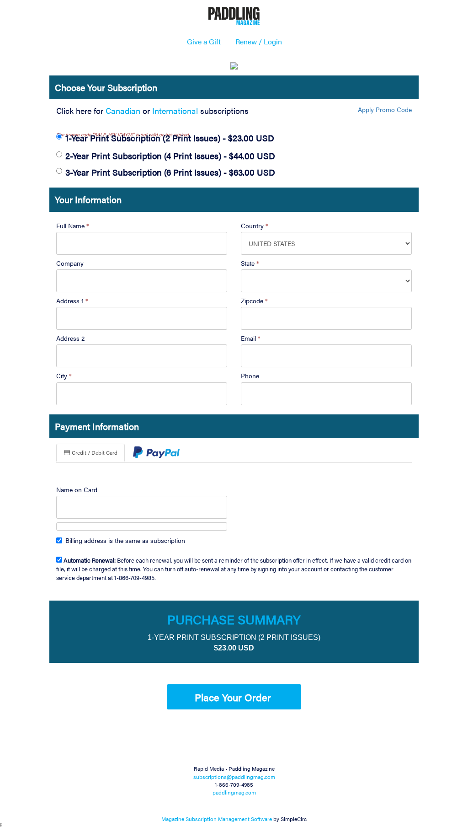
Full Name (72, 225)
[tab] (156, 453)
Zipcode (254, 300)
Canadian (123, 110)
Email (251, 338)
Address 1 (72, 300)
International (175, 110)
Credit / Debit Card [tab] (93, 452)
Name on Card (76, 489)
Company (70, 263)
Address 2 (70, 338)
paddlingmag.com (234, 792)
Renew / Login (258, 41)
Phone (250, 375)
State (250, 263)
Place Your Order (233, 697)
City (64, 375)
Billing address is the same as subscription (125, 540)
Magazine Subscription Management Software (216, 819)
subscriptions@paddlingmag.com (234, 777)
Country (254, 225)
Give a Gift (204, 41)
